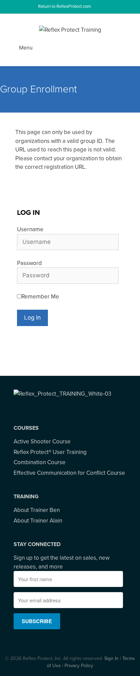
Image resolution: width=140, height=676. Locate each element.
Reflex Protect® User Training (50, 452)
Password (29, 263)
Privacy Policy (79, 665)
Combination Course (40, 462)
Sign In (111, 658)
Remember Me (40, 296)
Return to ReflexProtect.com (65, 6)
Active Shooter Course (42, 441)
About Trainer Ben (37, 510)
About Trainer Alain (38, 520)
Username (30, 229)
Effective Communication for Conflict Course (69, 472)
